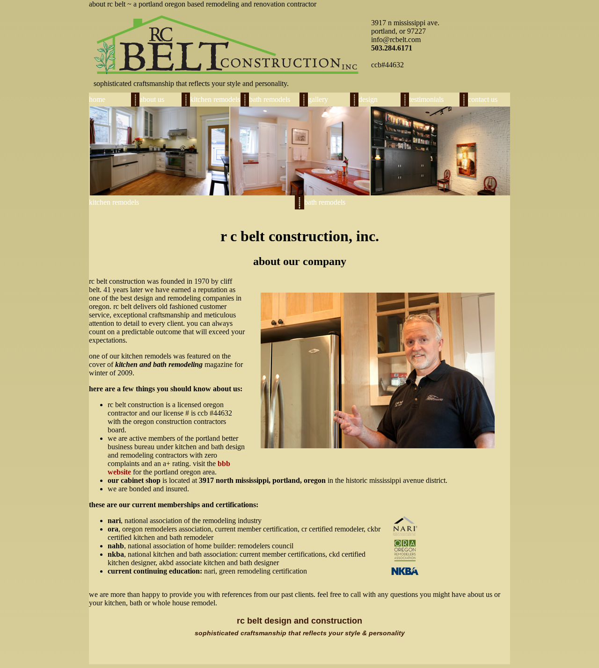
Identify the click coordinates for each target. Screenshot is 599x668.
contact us (482, 99)
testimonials (426, 99)
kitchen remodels (215, 99)
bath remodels (269, 99)
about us (151, 99)
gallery (318, 99)
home (97, 99)
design (368, 99)
